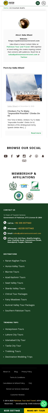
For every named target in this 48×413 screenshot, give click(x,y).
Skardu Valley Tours (15, 288)
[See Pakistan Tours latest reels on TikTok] (30, 156)
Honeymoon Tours (14, 329)
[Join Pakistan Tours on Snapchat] (42, 156)
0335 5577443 (12, 410)
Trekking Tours (13, 351)
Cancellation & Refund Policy (14, 383)
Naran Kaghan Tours (15, 260)
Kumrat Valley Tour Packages (20, 305)
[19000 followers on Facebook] (11, 156)
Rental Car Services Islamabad (17, 389)
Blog (16, 371)
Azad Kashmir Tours (15, 277)
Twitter (24, 57)
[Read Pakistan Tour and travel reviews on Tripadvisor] (24, 160)
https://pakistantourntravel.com (24, 41)
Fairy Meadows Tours (16, 299)
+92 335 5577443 (22, 223)
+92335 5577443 (25, 228)
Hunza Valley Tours (14, 266)
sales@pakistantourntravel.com (27, 233)
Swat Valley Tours (14, 282)
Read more (36, 133)
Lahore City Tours (14, 334)
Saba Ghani (27, 35)
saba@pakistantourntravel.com (23, 54)
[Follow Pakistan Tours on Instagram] (24, 156)
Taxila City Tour (13, 345)
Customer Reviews (17, 395)
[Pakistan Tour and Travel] (8, 2)
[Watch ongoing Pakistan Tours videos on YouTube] (5, 156)
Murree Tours (12, 271)
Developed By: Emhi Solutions (28, 404)
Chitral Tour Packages (16, 294)
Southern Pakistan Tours (17, 310)
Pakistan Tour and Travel (18, 47)
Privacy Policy (27, 371)
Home (5, 8)
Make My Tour (36, 410)
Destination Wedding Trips (18, 356)
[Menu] (38, 3)
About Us (6, 371)
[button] (43, 403)
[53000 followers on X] (18, 156)
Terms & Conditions (17, 377)
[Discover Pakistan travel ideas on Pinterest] (36, 156)
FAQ (30, 383)
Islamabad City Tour (15, 340)
